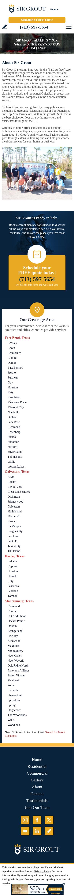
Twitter (49, 820)
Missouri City (16, 407)
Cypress (12, 566)
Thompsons (15, 456)
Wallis (11, 461)
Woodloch (14, 724)
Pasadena (13, 586)
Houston (13, 387)
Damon (12, 362)
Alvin (11, 476)
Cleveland (14, 606)
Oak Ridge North (18, 665)
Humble (12, 576)
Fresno (12, 372)
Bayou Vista (15, 486)
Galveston (14, 506)
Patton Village (16, 675)
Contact (37, 793)
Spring (12, 705)
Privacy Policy (42, 871)
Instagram (25, 820)
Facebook (37, 820)
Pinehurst (13, 680)
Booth (11, 347)
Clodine (12, 357)
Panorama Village (18, 670)
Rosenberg (14, 432)
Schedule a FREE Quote (37, 19)
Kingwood (14, 640)
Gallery (37, 780)
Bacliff (12, 481)
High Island (15, 511)
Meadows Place (17, 402)
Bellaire (12, 561)
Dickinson (14, 496)
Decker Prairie (16, 621)
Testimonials (37, 800)
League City (15, 531)
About (37, 786)
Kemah (12, 521)
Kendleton (14, 397)
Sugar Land (15, 451)
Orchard (12, 417)
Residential (37, 766)
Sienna (12, 436)
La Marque (14, 526)
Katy (10, 392)
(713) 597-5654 (34, 27)
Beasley (12, 342)
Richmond (14, 427)
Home (37, 759)
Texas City (14, 546)
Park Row (14, 422)
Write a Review (4, 27)
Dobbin (12, 626)
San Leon (13, 536)
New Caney (15, 655)
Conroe (12, 611)
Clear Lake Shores (19, 491)
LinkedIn (37, 831)
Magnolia (13, 645)
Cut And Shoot (17, 616)
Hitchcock (14, 516)
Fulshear (13, 377)
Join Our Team (37, 807)
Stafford (12, 446)
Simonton (13, 441)
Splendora (14, 700)
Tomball (12, 595)
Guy (10, 382)
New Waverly (16, 660)
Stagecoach (14, 710)
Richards (13, 690)
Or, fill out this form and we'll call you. (37, 284)
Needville (13, 412)
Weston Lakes (16, 466)
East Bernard (15, 367)
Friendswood (15, 501)
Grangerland (15, 630)
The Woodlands (17, 715)
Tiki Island (14, 551)
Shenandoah (15, 695)
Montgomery (15, 650)
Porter (11, 685)
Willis (11, 720)
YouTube (25, 831)
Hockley (13, 635)
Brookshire (14, 352)
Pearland (13, 591)
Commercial (37, 773)
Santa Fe (13, 541)
